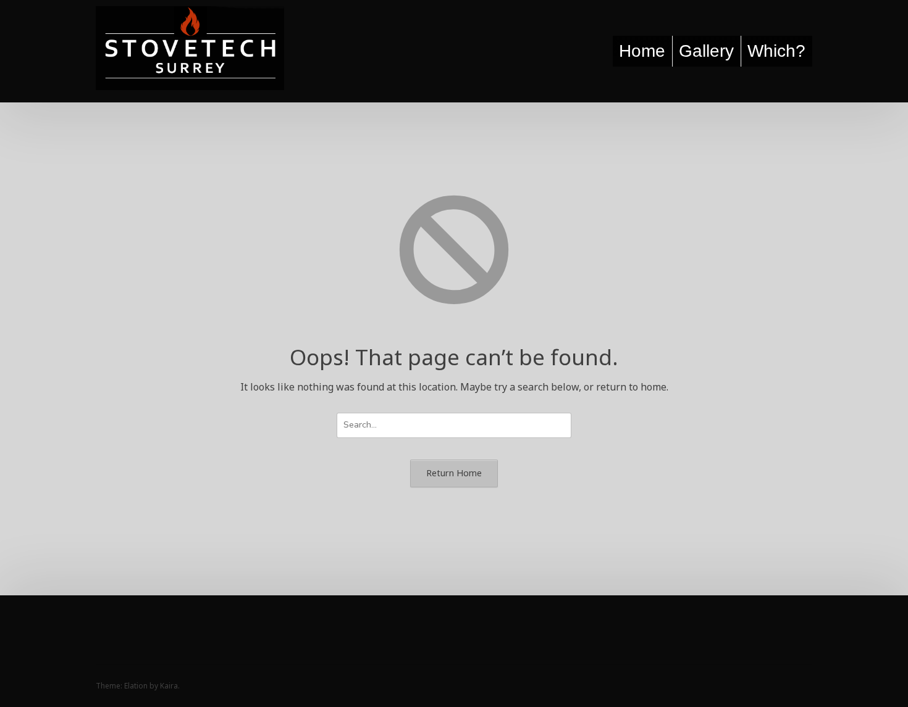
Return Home (454, 473)
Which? (776, 50)
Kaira (169, 685)
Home (642, 50)
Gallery (706, 50)
